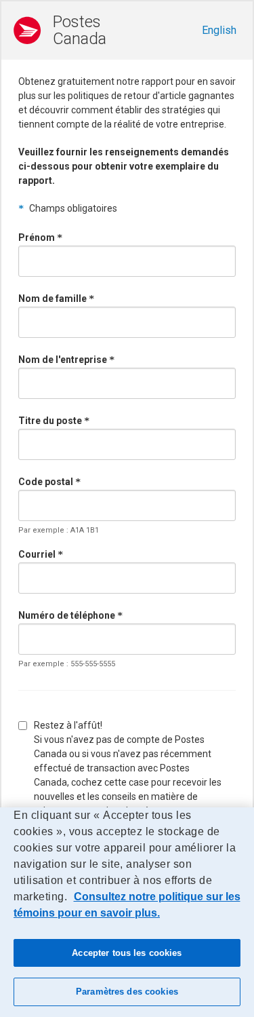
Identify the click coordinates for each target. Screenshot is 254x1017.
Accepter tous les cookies (127, 953)
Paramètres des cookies (127, 991)
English (219, 30)
